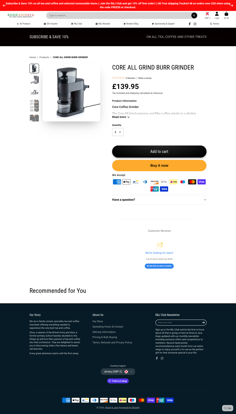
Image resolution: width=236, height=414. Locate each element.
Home (33, 57)
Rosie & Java (111, 407)
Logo (20, 15)
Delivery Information (104, 332)
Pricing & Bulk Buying (104, 337)
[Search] (194, 15)
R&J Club (78, 24)
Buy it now (159, 165)
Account (217, 15)
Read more (119, 116)
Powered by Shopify (129, 407)
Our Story (97, 321)
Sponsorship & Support (165, 24)
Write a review (145, 78)
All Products (25, 24)
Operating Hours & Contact (107, 326)
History (216, 24)
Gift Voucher (52, 24)
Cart (226, 15)
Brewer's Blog (132, 24)
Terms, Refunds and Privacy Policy (112, 342)
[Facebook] (189, 23)
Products (44, 57)
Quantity (116, 125)
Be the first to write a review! (159, 266)
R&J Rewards (104, 24)
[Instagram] (195, 23)
